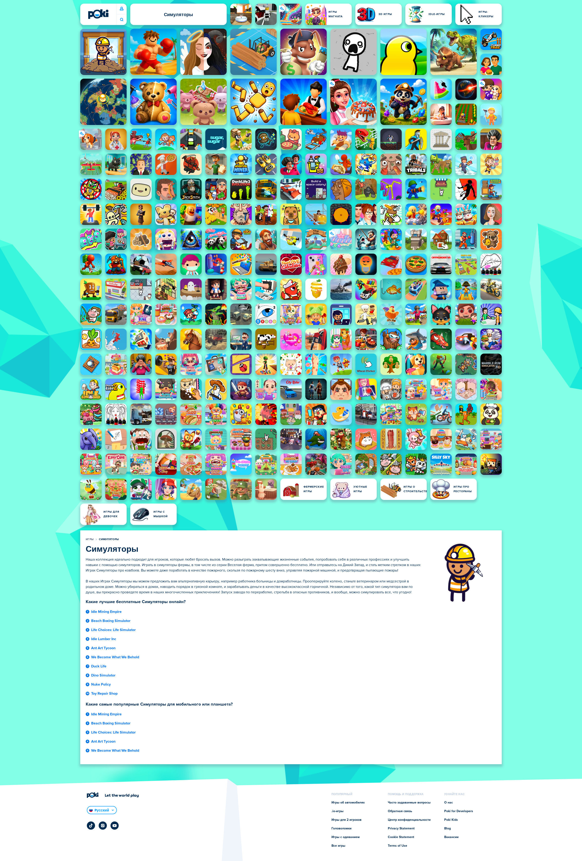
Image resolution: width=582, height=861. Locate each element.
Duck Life (98, 666)
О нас (448, 802)
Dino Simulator (103, 675)
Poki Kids (451, 819)
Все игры (338, 845)
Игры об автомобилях (348, 802)
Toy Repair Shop (104, 693)
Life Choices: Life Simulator (113, 630)
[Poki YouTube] (114, 825)
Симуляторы (109, 539)
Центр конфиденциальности (409, 819)
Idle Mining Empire (106, 612)
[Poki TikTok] (91, 825)
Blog (447, 828)
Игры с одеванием (345, 837)
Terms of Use (397, 845)
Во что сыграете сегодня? (122, 19)
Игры (89, 539)
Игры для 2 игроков (346, 819)
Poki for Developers (458, 811)
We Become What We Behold (115, 657)
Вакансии (451, 837)
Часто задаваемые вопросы (409, 802)
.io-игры (337, 811)
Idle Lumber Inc (103, 639)
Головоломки (341, 828)
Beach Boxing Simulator (110, 621)
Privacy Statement (401, 828)
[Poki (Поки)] (98, 14)
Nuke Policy (101, 684)
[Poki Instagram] (103, 825)
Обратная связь (400, 811)
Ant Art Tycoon (103, 648)
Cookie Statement (401, 837)
